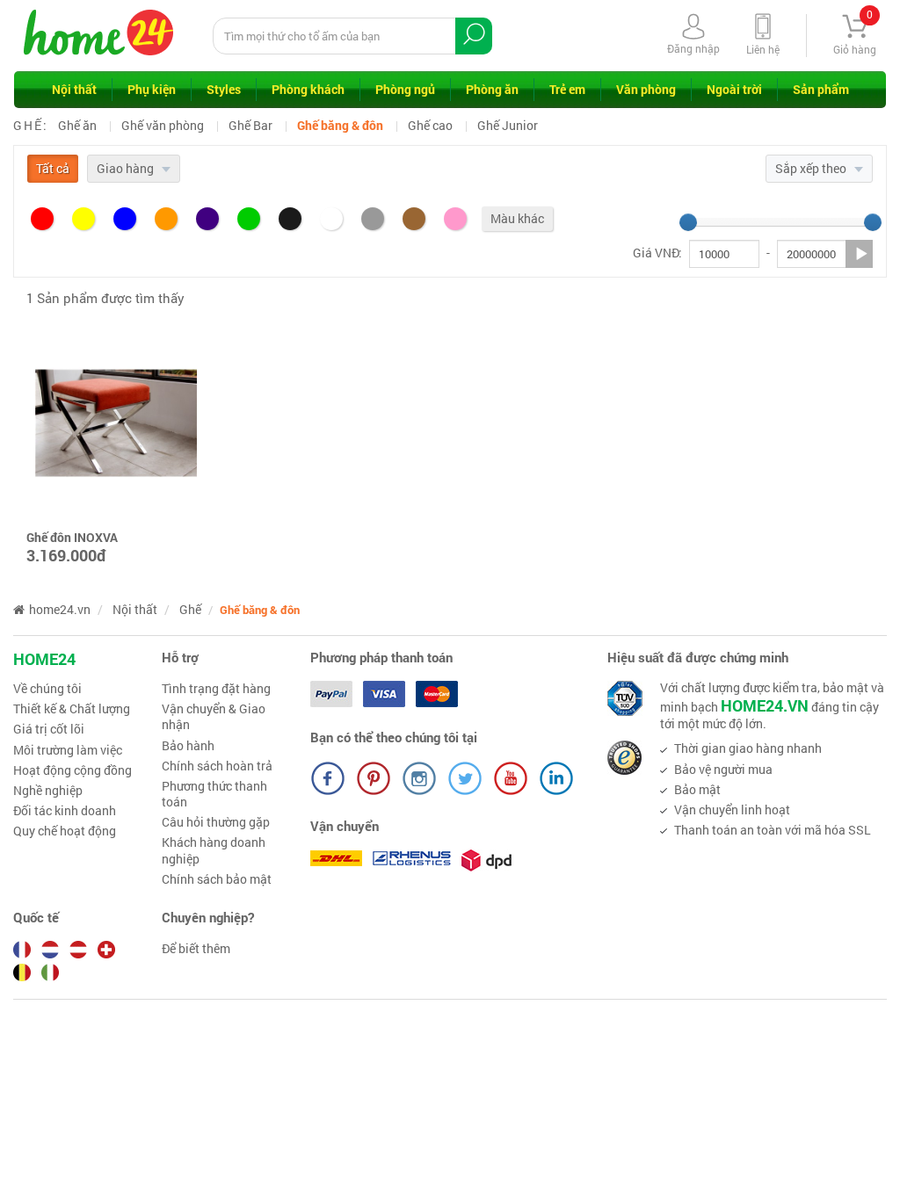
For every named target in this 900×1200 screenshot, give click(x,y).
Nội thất (74, 89)
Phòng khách (308, 89)
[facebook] (327, 778)
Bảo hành (188, 746)
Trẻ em (567, 89)
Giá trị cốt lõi (48, 729)
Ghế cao (430, 125)
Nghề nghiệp (48, 791)
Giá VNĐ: (657, 253)
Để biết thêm (196, 949)
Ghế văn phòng (162, 125)
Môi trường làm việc (67, 750)
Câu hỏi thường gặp (216, 822)
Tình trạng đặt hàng (216, 689)
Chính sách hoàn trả (217, 766)
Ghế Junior (507, 125)
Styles (224, 89)
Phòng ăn (492, 89)
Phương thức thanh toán (214, 794)
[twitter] (465, 778)
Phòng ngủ (405, 89)
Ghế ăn (77, 125)
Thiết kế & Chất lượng (71, 709)
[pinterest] (373, 778)
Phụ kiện (151, 89)
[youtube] (510, 778)
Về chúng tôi (47, 689)
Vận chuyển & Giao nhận (213, 717)
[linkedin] (556, 778)
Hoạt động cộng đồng (72, 770)
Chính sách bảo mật (217, 879)
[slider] (688, 222)
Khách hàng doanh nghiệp (213, 850)
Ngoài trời (734, 89)
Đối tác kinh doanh (64, 811)
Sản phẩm (821, 89)
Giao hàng (126, 168)
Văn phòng (646, 89)
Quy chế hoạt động (64, 831)
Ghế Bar (250, 125)
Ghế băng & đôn (340, 125)
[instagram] (419, 778)
